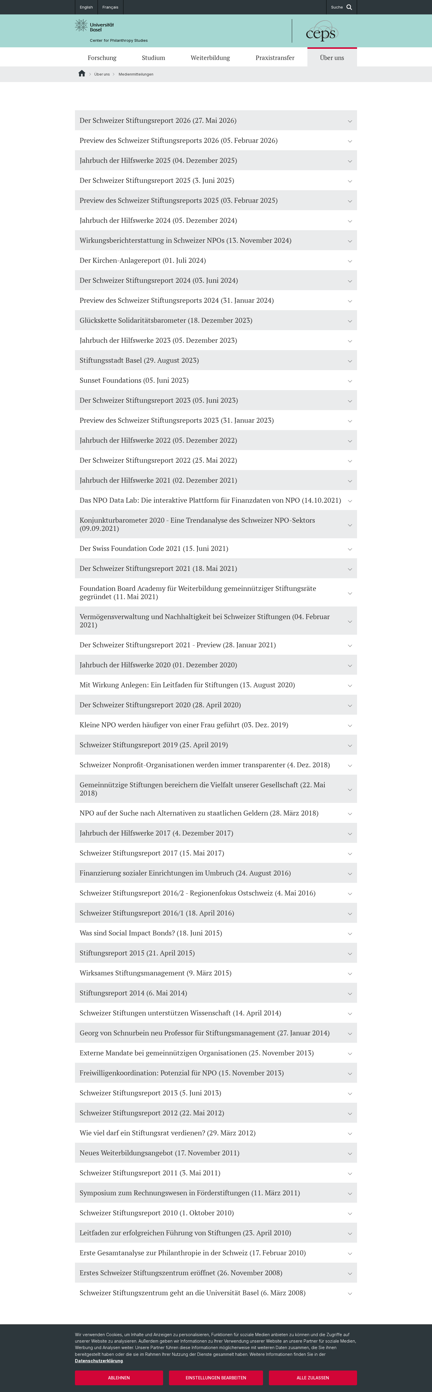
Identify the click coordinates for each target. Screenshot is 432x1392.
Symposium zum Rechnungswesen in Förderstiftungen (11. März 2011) (190, 1193)
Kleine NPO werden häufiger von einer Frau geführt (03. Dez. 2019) (184, 725)
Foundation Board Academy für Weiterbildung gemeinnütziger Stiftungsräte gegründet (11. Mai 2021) (198, 592)
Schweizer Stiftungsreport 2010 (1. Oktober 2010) (157, 1213)
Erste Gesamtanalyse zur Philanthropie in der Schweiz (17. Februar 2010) (193, 1253)
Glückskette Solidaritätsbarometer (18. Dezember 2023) (166, 320)
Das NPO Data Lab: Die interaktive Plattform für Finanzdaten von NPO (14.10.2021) (210, 500)
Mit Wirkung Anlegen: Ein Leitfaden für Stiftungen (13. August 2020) (187, 685)
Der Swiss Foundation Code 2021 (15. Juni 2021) (154, 548)
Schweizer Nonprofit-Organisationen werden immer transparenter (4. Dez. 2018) (205, 765)
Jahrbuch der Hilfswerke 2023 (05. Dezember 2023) (158, 340)
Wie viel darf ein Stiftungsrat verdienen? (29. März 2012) (168, 1133)
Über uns (332, 58)
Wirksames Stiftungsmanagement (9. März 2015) (156, 973)
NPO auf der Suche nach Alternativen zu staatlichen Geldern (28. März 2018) (199, 813)
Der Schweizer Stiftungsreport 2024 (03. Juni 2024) (159, 280)
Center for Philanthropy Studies (119, 40)
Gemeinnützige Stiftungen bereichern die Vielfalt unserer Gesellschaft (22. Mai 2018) (202, 789)
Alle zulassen (313, 1377)
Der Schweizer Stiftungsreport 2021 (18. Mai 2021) (158, 568)
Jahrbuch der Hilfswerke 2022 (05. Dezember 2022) (158, 440)
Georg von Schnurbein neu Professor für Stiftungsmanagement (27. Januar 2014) (205, 1033)
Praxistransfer (275, 58)
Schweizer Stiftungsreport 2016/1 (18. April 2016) (157, 913)
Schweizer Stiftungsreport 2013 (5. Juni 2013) (150, 1093)
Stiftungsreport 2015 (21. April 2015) (137, 953)
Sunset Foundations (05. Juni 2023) (134, 380)
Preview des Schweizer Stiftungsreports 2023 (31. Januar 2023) (177, 420)
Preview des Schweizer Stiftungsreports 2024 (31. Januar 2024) (177, 300)
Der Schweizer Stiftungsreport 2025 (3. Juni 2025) (157, 180)
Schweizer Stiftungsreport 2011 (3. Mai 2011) (150, 1173)
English (86, 7)
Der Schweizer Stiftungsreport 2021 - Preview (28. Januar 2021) (178, 645)
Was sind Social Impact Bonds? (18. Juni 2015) (151, 933)
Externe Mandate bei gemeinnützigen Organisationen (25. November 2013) (197, 1053)
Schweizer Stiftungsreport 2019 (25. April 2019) (154, 745)
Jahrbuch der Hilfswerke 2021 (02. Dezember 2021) (158, 480)
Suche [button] (337, 7)
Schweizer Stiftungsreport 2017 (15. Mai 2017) (152, 853)
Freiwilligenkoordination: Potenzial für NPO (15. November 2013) (182, 1073)
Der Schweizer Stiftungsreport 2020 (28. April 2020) (160, 705)
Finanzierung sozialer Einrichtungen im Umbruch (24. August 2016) (185, 873)
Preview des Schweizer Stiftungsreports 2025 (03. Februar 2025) (179, 200)
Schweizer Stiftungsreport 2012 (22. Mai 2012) (152, 1113)
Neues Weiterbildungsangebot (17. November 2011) (160, 1153)
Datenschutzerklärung (99, 1360)
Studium (153, 58)
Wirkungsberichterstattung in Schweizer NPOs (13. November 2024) (186, 240)
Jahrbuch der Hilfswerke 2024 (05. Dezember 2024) (158, 220)
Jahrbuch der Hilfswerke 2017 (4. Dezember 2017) (156, 833)
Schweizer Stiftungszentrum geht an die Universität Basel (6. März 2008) (193, 1293)
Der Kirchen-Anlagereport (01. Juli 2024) (143, 260)
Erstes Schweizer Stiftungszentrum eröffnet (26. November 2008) (181, 1273)
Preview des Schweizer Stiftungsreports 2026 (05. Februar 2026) (179, 140)
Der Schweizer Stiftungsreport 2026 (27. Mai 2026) (158, 120)
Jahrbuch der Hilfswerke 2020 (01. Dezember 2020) (158, 665)
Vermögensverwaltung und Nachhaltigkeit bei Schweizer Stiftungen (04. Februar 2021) (205, 620)
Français (110, 7)
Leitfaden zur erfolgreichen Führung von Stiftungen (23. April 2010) (185, 1233)
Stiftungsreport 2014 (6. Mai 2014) (133, 993)
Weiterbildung (210, 58)
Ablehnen (119, 1377)
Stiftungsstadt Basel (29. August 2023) (139, 360)
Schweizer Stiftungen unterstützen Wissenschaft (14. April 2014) (180, 1013)
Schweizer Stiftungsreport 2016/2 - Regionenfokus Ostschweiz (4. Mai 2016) (198, 893)
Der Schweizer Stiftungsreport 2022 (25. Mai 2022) (158, 460)
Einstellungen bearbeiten (216, 1377)
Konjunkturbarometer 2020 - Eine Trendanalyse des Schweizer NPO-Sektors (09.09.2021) (197, 524)
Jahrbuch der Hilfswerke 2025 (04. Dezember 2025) (158, 160)
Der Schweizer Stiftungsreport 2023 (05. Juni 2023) (159, 400)
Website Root (81, 73)
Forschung (102, 58)
